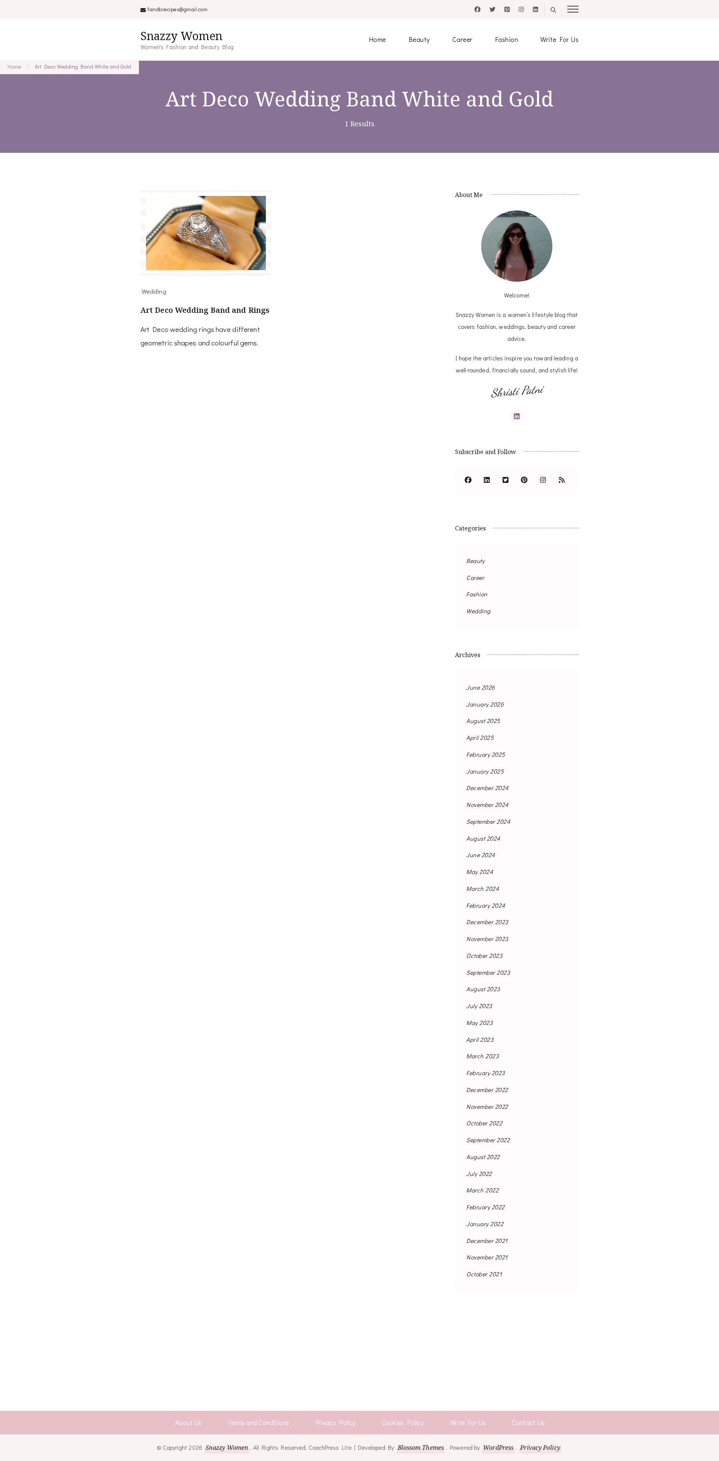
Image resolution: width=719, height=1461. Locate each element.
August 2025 (483, 721)
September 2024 (488, 821)
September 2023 (488, 972)
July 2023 (479, 1006)
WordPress (498, 1447)
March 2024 (482, 888)
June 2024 (480, 855)
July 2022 (479, 1173)
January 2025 (485, 771)
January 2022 (484, 1224)
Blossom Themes (421, 1447)
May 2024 (479, 871)
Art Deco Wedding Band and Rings (204, 310)
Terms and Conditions (258, 1422)
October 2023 (484, 955)
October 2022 (484, 1123)
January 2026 (485, 704)
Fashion (506, 39)
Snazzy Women (181, 35)
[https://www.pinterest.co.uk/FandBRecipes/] (524, 480)
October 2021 (484, 1274)
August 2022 (483, 1157)
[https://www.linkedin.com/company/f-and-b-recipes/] (486, 480)
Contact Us (528, 1422)
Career (462, 39)
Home (377, 39)
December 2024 (487, 788)
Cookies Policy (403, 1422)
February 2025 (485, 754)
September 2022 (488, 1140)
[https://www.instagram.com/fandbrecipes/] (543, 480)
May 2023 (479, 1022)
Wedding (154, 291)
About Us (188, 1422)
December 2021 (487, 1240)
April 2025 (480, 737)
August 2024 (483, 838)
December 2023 (487, 922)
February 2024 (485, 905)
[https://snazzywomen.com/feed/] (561, 480)
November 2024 (487, 804)
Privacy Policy (335, 1422)
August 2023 (483, 989)
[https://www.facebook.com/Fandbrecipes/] (468, 480)
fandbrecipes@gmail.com (177, 9)
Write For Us (559, 39)
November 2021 (487, 1257)
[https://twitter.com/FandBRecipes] (505, 480)
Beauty (419, 39)
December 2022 (487, 1090)
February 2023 (485, 1073)
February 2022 (485, 1207)
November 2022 (487, 1106)
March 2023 (482, 1056)
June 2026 (480, 687)
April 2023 (479, 1039)
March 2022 (482, 1190)
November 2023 (487, 939)
